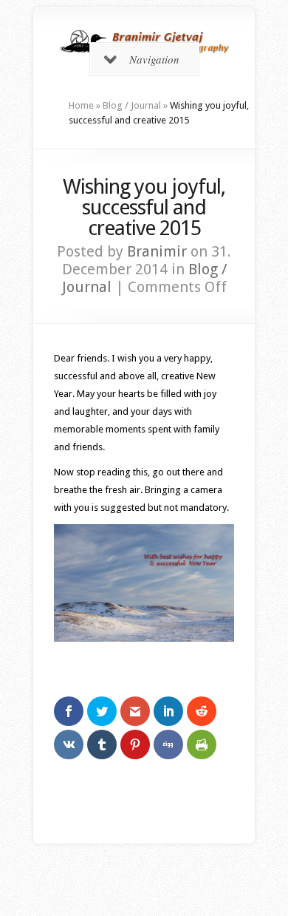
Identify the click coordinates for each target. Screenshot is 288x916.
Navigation (154, 59)
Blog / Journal (132, 105)
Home (81, 105)
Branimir (157, 251)
